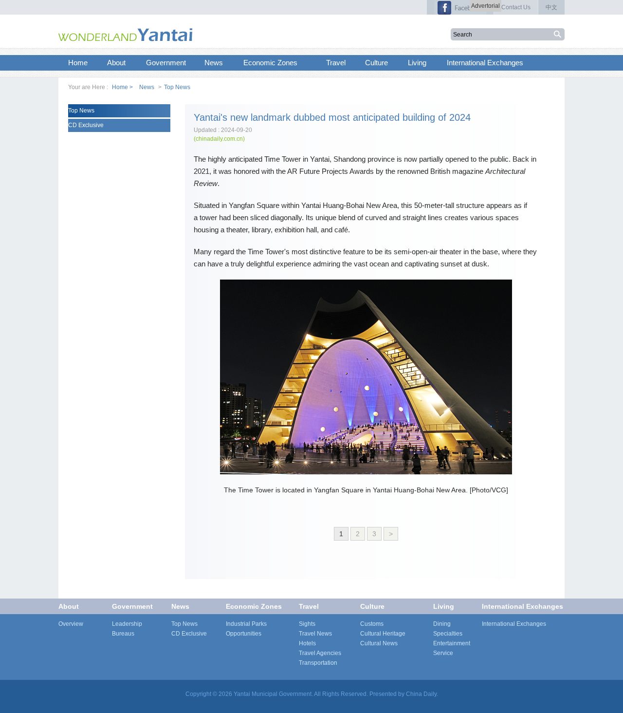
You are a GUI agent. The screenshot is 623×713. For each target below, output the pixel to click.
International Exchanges (522, 606)
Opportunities (243, 633)
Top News (177, 87)
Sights (307, 623)
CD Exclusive (86, 125)
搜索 (558, 34)
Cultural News (379, 643)
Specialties (447, 633)
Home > (122, 87)
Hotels (307, 643)
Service (443, 653)
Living (443, 606)
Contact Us (516, 7)
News (146, 87)
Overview (70, 623)
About (68, 606)
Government (132, 606)
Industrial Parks (246, 623)
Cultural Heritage (382, 633)
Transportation (318, 662)
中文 (551, 7)
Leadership (127, 623)
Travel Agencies (320, 653)
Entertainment (451, 643)
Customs (372, 623)
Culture (372, 606)
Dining (442, 623)
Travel (309, 606)
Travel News (315, 633)
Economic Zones (254, 606)
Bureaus (123, 633)
